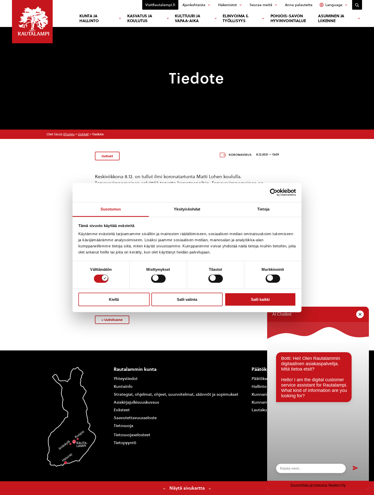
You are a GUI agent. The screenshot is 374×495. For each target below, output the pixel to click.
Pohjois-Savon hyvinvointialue (288, 18)
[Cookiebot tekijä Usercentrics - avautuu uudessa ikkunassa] (273, 192)
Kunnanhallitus (266, 394)
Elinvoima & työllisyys (236, 18)
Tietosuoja (123, 425)
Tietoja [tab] (263, 209)
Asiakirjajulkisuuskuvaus (136, 402)
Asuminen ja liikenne (331, 18)
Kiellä (114, 299)
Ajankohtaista (193, 5)
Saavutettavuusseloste (135, 417)
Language (333, 5)
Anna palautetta (298, 5)
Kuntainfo (123, 386)
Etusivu (69, 134)
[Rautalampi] (32, 21)
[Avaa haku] (357, 5)
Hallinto (259, 386)
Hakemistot (227, 5)
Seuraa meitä (261, 5)
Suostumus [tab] (110, 209)
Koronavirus (240, 155)
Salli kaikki (260, 299)
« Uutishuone (112, 320)
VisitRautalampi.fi (160, 5)
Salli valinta (187, 299)
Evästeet (122, 409)
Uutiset (83, 134)
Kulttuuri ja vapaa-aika (187, 18)
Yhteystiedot (126, 378)
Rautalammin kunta (135, 369)
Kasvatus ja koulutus (139, 18)
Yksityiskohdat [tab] (187, 209)
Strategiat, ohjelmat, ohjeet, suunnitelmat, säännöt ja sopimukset (176, 394)
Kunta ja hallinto (88, 18)
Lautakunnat (264, 409)
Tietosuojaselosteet (132, 434)
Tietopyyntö (125, 442)
